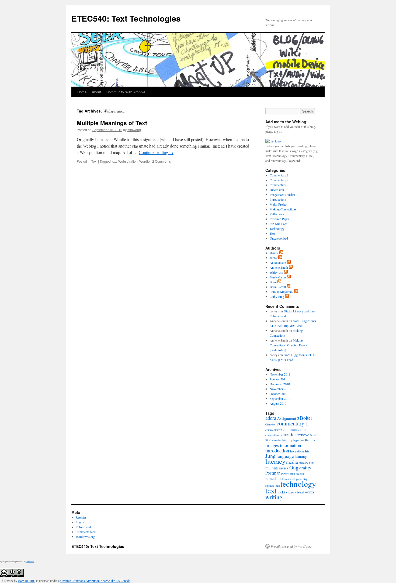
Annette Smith (279, 267)
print (292, 473)
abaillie (274, 253)
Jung (270, 455)
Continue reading (156, 152)
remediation (274, 478)
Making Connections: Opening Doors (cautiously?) (288, 345)
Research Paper (279, 219)
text (114, 161)
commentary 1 (292, 423)
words (309, 492)
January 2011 (278, 379)
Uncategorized (279, 238)
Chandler (270, 424)
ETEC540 (303, 435)
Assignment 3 (288, 418)
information (290, 445)
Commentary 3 (279, 185)
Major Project (278, 204)
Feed (312, 435)
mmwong (134, 129)
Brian (273, 282)
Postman (272, 473)
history (287, 440)
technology (298, 483)
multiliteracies (277, 468)
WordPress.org (85, 536)
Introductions (278, 199)
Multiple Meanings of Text (112, 123)
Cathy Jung (277, 296)
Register (81, 517)
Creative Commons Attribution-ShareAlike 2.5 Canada (95, 580)
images (272, 445)
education (288, 435)
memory (303, 463)
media (292, 462)
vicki (281, 492)
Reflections (277, 214)
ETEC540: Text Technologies (126, 18)
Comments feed (86, 532)
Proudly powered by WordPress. (291, 546)
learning (301, 456)
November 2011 (280, 374)
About (96, 91)
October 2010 (278, 393)
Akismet (30, 561)
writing (273, 497)
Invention (297, 451)
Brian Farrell (278, 287)
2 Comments (161, 161)
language (285, 456)
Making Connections (283, 209)
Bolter (306, 417)
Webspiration (128, 161)
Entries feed (83, 527)
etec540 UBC (26, 580)
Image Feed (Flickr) (282, 194)
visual (299, 492)
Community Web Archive (125, 91)
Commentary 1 (279, 175)
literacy (275, 461)
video (290, 492)
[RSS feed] (281, 253)
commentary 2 (273, 430)
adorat (273, 257)
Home (81, 91)
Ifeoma (310, 440)
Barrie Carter (278, 277)
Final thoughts (273, 440)
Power (285, 473)
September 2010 (280, 398)
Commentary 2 (279, 180)
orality (305, 468)
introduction (277, 450)
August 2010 (278, 403)
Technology (277, 228)
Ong (293, 467)
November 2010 (280, 389)
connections (272, 435)
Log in (80, 522)
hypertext (298, 440)
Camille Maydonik (281, 291)
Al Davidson (278, 262)
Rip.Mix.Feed (278, 223)
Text (94, 161)
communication (295, 429)
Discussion (277, 189)
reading (300, 473)
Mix (311, 463)
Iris (307, 451)
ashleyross (276, 272)
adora (270, 417)
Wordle (144, 161)
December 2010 (280, 384)
